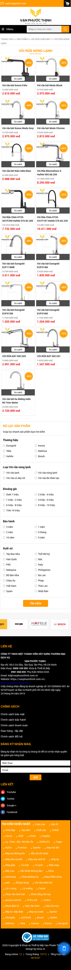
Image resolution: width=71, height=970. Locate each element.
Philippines (44, 569)
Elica (51, 870)
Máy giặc (10, 865)
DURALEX (44, 841)
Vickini (47, 900)
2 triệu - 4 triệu (46, 494)
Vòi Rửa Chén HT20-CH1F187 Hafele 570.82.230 (52, 218)
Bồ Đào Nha (12, 575)
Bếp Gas (9, 870)
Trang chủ (7, 39)
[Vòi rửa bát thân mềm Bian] (18, 154)
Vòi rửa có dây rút (15, 478)
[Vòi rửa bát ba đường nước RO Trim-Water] (18, 382)
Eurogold (11, 445)
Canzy (8, 836)
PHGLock (32, 900)
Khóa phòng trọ (30, 876)
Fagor (59, 841)
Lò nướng (27, 888)
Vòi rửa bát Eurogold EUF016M (48, 311)
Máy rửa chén (32, 905)
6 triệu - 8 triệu (14, 505)
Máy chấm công (53, 876)
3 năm (9, 526)
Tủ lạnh (39, 865)
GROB (55, 830)
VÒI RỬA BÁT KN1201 (49, 356)
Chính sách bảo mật (12, 714)
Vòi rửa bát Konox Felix (14, 85)
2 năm (9, 532)
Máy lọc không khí (15, 853)
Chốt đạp (10, 830)
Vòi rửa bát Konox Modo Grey (18, 128)
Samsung (10, 876)
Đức (40, 559)
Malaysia (11, 569)
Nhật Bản (43, 591)
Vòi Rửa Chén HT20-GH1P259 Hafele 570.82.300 (17, 218)
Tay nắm (25, 830)
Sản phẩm (22, 39)
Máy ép (55, 859)
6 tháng (42, 532)
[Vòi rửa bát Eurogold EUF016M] (53, 293)
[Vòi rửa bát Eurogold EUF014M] (53, 247)
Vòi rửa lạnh (12, 472)
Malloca (42, 451)
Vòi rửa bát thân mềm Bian (16, 170)
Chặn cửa (40, 824)
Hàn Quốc (11, 559)
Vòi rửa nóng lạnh (47, 472)
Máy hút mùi (52, 905)
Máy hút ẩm (53, 847)
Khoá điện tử (12, 905)
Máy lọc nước (36, 911)
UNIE (20, 836)
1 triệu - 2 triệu (14, 499)
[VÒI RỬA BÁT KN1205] (18, 340)
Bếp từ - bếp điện (14, 911)
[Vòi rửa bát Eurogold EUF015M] (18, 293)
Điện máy (54, 865)
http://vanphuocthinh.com (15, 682)
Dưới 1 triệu (12, 494)
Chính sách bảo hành (13, 719)
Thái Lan (43, 585)
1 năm (41, 526)
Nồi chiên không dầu (31, 870)
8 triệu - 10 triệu (46, 505)
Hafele (9, 456)
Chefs (32, 836)
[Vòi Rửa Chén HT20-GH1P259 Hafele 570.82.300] (18, 201)
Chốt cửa (41, 830)
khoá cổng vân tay (41, 894)
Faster (42, 888)
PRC (8, 564)
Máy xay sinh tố (36, 859)
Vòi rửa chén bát (41, 39)
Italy (40, 564)
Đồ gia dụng (22, 882)
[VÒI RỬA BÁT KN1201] (53, 340)
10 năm (10, 537)
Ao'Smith (26, 917)
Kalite (8, 847)
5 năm (41, 537)
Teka (8, 451)
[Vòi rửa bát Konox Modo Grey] (18, 111)
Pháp (41, 580)
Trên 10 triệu (13, 510)
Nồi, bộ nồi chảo (39, 853)
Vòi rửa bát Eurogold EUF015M (13, 311)
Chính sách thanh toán (14, 725)
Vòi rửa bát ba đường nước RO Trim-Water (16, 400)
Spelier (36, 847)
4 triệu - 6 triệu (46, 499)
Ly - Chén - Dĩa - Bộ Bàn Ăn (19, 841)
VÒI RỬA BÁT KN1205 (14, 356)
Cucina (35, 923)
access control (13, 900)
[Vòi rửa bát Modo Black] (53, 69)
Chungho (10, 917)
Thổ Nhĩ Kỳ (44, 554)
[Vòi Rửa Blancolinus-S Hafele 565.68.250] (53, 154)
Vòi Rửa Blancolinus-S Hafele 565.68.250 (49, 172)
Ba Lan (42, 575)
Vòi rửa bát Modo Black (49, 85)
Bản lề (54, 824)
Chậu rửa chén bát (15, 894)
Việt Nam (11, 585)
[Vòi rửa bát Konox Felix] (18, 69)
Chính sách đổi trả (11, 736)
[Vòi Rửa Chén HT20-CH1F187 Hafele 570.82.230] (53, 201)
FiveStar (22, 847)
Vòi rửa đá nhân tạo (48, 478)
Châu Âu (10, 580)
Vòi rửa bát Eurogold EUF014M (48, 265)
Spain (9, 591)
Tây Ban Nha (13, 554)
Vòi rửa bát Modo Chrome (51, 128)
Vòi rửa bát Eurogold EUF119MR (13, 265)
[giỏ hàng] (67, 3)
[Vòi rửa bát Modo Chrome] (53, 111)
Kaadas (46, 836)
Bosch (41, 456)
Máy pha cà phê (13, 859)
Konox (41, 445)
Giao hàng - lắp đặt (12, 730)
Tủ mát (25, 865)
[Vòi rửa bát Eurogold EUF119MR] (18, 247)
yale (7, 882)
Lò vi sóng (10, 888)
